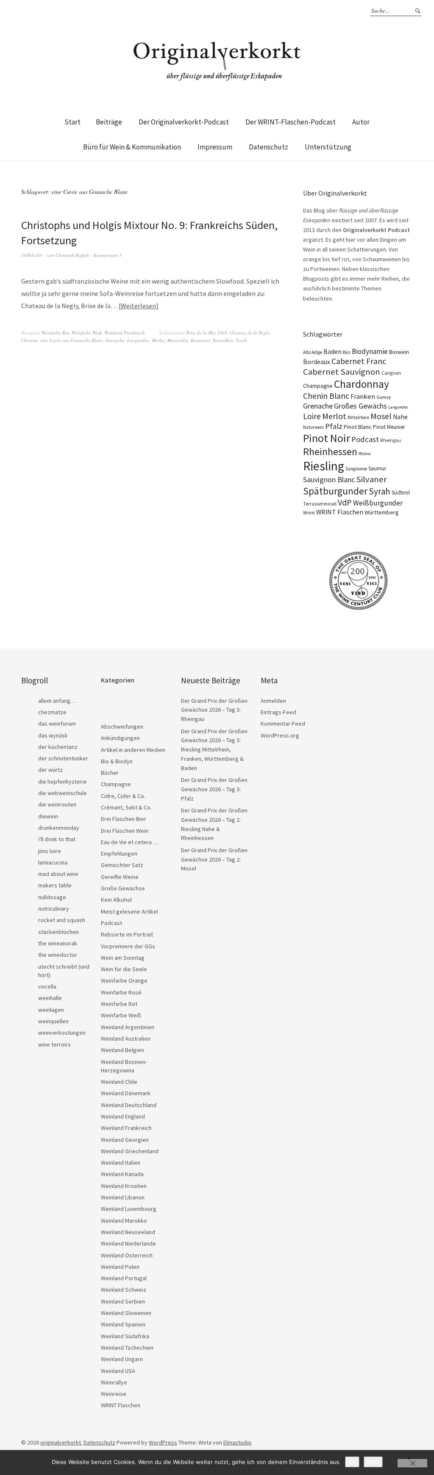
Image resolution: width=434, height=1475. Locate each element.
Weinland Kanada (122, 1174)
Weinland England (123, 1116)
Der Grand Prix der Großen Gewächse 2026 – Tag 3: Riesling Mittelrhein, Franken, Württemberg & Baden (214, 749)
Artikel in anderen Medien (133, 750)
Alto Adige (312, 352)
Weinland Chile (119, 1082)
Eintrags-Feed (278, 712)
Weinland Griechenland (130, 1151)
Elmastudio (237, 1442)
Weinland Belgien (122, 1050)
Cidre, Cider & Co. (123, 796)
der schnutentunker (63, 758)
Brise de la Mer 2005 (206, 332)
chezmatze (52, 712)
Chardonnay (361, 384)
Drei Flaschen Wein (124, 830)
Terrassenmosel (320, 504)
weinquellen (53, 1021)
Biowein (399, 352)
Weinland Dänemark (125, 1093)
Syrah (241, 340)
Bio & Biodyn (117, 761)
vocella (47, 986)
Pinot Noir (326, 438)
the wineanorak (57, 943)
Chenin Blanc (326, 396)
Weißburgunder (378, 503)
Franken (363, 396)
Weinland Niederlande (128, 1243)
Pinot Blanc (358, 427)
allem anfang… (57, 700)
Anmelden (273, 700)
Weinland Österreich (127, 1255)
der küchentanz (58, 747)
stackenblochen (58, 932)
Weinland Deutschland (128, 1105)
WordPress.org (280, 735)
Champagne (318, 385)
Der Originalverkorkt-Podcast (184, 122)
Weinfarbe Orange (124, 980)
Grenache (115, 340)
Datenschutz (268, 147)
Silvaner (371, 479)
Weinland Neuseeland (128, 1232)
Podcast (365, 439)
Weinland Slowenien (126, 1313)
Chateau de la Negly (250, 332)
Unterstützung (328, 147)
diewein (48, 816)
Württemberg (381, 512)
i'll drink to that (56, 839)
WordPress (163, 1442)
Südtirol (401, 492)
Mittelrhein (358, 417)
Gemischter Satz (122, 865)
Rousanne (200, 340)
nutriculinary (53, 908)
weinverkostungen (62, 1032)
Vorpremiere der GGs (128, 946)
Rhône (364, 453)
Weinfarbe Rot (55, 332)
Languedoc (138, 340)
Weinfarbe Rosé (121, 992)
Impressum (215, 147)
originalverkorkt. (61, 1442)
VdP (345, 502)
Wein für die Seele (124, 969)
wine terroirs (54, 1044)
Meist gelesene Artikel (129, 911)
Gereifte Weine (120, 877)
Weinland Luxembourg (128, 1209)
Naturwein (313, 427)
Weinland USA (118, 1371)
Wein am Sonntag (123, 957)
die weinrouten (57, 804)
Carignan (391, 373)
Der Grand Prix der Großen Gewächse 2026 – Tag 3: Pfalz (214, 789)
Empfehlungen (119, 853)
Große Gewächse (123, 888)
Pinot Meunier (389, 427)
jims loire (49, 851)
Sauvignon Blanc (329, 479)
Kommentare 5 (107, 255)
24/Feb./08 (31, 255)
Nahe (400, 417)
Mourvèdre (177, 340)
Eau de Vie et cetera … (130, 842)
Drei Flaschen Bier (123, 819)
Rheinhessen (330, 451)
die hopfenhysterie (62, 781)
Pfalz (333, 426)
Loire (312, 416)
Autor (361, 122)
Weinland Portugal (124, 1278)
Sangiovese (356, 469)
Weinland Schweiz (123, 1289)
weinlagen (51, 1010)
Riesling (323, 466)
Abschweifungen (122, 726)
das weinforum (57, 723)
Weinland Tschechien (127, 1347)
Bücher (110, 772)
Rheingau (390, 440)
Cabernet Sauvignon (341, 371)
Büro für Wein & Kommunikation (132, 147)
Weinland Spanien (123, 1324)
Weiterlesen (138, 305)
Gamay (383, 397)
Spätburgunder (335, 491)
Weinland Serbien (123, 1301)
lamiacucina (52, 862)
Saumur (377, 468)
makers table (55, 885)
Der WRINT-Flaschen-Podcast (290, 122)
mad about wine (58, 874)
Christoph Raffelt (72, 255)
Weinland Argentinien (127, 1027)
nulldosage (52, 897)
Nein (373, 1461)
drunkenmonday (58, 827)
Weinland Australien (125, 1038)
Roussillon (223, 340)
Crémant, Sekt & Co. (126, 807)
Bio (347, 352)
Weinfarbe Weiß (87, 332)
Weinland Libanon (123, 1197)
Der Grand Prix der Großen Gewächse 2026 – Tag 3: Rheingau (214, 710)
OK (352, 1461)
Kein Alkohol (116, 899)
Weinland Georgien (125, 1140)
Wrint (309, 512)
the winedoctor (57, 954)
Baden (332, 351)
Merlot (158, 340)
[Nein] (412, 1463)
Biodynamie (370, 351)
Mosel (381, 416)
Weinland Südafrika (125, 1336)
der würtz (50, 769)
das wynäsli (52, 735)
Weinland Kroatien (124, 1186)
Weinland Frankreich (124, 332)
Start (72, 122)
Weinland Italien (120, 1162)
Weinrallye (114, 1382)
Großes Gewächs (360, 406)
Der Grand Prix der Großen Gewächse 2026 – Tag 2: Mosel (214, 859)
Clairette (29, 340)
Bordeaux (316, 362)
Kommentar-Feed (283, 723)
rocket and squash (61, 920)
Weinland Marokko (124, 1220)
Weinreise (113, 1394)
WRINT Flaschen (339, 512)
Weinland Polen (120, 1267)
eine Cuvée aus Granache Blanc (71, 340)
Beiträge (109, 122)
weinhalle (50, 998)
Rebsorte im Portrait (127, 934)
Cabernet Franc (358, 361)
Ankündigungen (120, 738)
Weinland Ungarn (122, 1359)
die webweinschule (62, 793)
